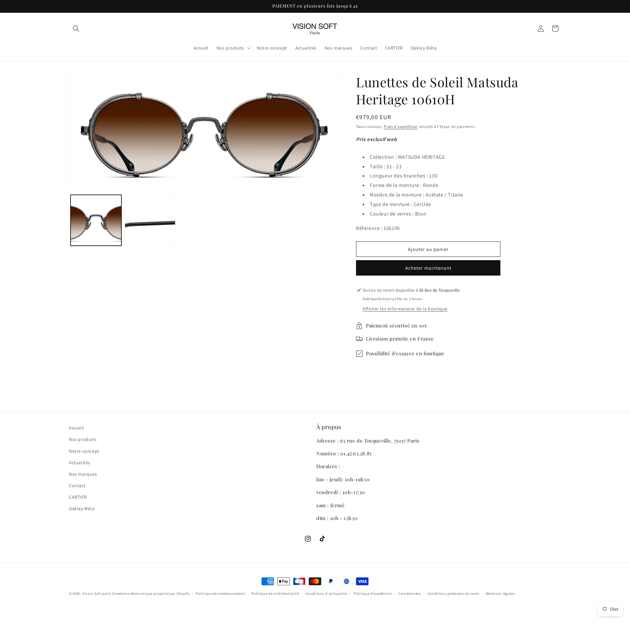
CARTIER (78, 497)
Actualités (79, 463)
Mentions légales (500, 593)
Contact (77, 485)
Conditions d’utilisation (326, 593)
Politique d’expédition (373, 593)
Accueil (76, 428)
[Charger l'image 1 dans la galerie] (96, 220)
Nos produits (82, 439)
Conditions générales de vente (453, 593)
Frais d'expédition (401, 126)
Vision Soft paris (96, 593)
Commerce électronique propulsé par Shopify (150, 593)
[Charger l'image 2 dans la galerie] (150, 220)
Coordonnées (409, 593)
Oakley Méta (82, 508)
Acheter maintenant (428, 268)
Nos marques (83, 474)
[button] (76, 28)
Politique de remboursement (220, 593)
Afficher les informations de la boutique (405, 309)
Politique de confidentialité (275, 593)
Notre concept (84, 451)
